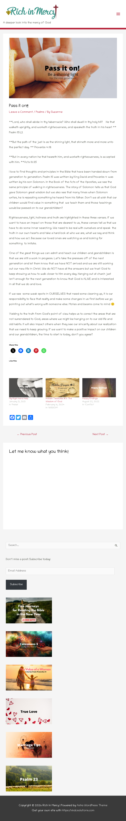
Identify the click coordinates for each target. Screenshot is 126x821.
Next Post (100, 434)
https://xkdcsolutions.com (78, 810)
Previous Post (27, 434)
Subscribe (16, 584)
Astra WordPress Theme (92, 805)
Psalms (40, 112)
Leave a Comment (21, 112)
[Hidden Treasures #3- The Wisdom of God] (62, 387)
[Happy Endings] (99, 387)
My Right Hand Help (18, 399)
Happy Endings (90, 399)
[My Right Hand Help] (26, 387)
